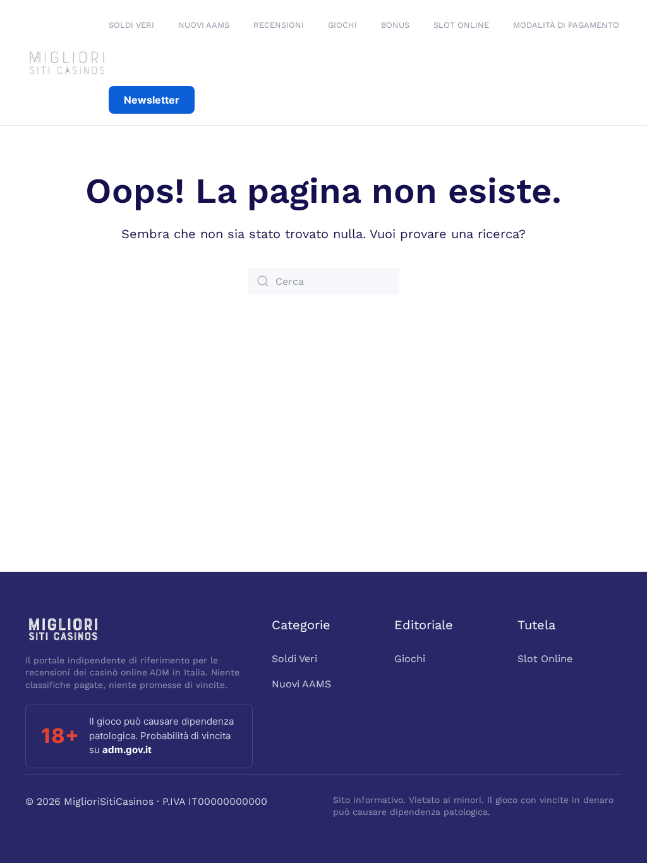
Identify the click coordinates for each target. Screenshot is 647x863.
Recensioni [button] (278, 25)
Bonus (395, 25)
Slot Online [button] (461, 25)
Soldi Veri (131, 25)
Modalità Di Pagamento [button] (566, 25)
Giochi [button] (342, 25)
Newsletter (151, 100)
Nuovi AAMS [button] (203, 25)
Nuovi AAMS (301, 684)
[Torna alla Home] (67, 62)
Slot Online (544, 659)
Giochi (409, 659)
